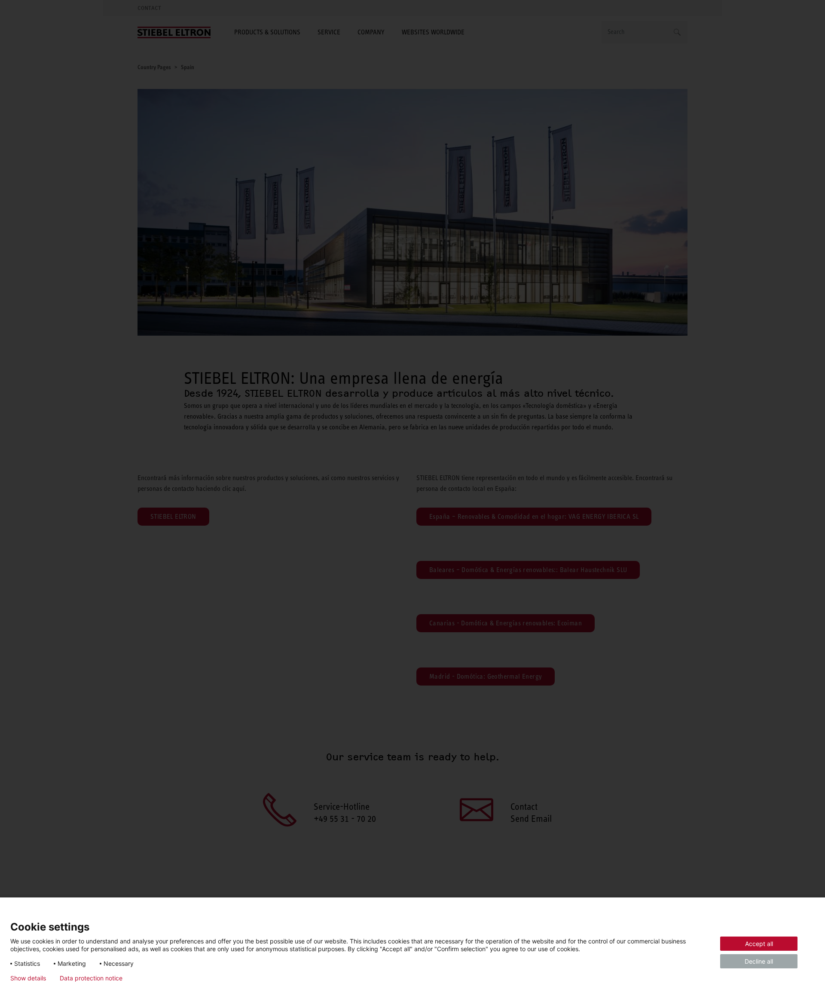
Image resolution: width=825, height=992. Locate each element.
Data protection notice (91, 978)
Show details (28, 978)
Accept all (759, 943)
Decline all (759, 961)
